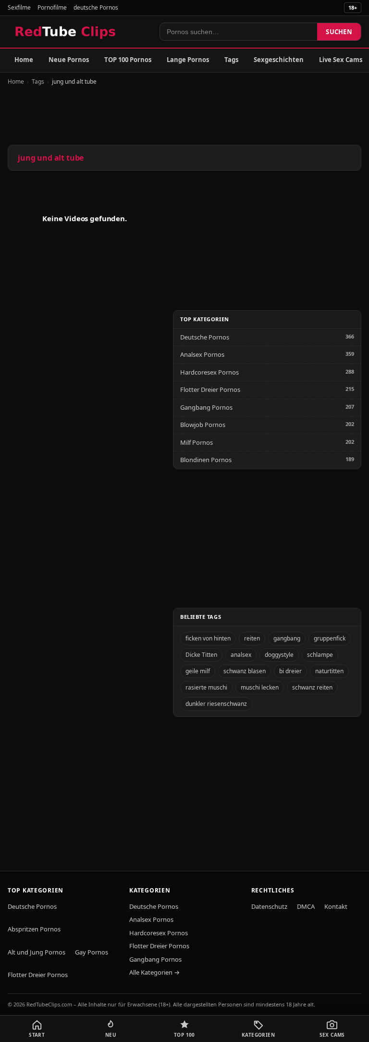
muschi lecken (260, 687)
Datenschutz (269, 906)
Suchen (339, 31)
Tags (231, 59)
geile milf (197, 671)
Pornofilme (52, 7)
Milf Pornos (196, 442)
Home (23, 59)
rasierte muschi (206, 687)
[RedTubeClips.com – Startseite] (66, 31)
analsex (241, 655)
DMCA (306, 906)
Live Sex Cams (340, 59)
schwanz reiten (312, 687)
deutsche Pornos (96, 7)
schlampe (320, 655)
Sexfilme (19, 7)
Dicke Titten (201, 655)
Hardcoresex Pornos (209, 372)
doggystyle (279, 655)
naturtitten (329, 671)
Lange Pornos (188, 59)
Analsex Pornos (202, 354)
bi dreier (290, 671)
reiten (252, 638)
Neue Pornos (69, 59)
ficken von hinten (208, 638)
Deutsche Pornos (204, 337)
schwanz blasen (244, 671)
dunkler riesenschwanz (216, 704)
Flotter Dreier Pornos (210, 389)
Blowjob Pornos (202, 424)
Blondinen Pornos (206, 459)
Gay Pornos (91, 952)
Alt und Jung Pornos (36, 952)
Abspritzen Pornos (34, 929)
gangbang (286, 638)
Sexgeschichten (279, 59)
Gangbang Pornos (206, 407)
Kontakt (335, 906)
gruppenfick (329, 638)
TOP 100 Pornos (127, 59)
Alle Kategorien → (154, 972)
